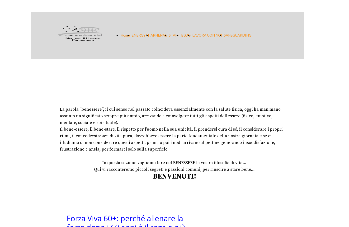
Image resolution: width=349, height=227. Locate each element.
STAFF (174, 35)
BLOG (186, 35)
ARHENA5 (159, 35)
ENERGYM (140, 35)
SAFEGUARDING (237, 35)
